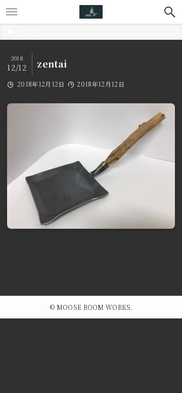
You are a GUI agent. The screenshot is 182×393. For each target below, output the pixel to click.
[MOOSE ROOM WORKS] (91, 12)
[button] (170, 12)
